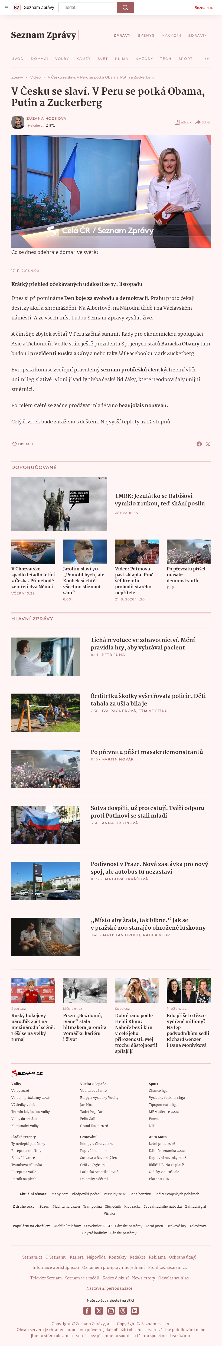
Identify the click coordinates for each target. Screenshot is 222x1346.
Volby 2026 (20, 1091)
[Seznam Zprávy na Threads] (123, 1311)
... (207, 57)
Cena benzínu (140, 1194)
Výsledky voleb (23, 1105)
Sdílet (206, 122)
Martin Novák (118, 759)
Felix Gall (87, 1119)
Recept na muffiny (26, 1151)
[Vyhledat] (125, 7)
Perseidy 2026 (115, 1194)
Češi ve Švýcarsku (94, 1165)
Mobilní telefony (67, 1226)
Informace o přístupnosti (55, 1268)
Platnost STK (159, 1179)
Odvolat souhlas (173, 1278)
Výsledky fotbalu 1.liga (167, 1098)
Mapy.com (59, 1194)
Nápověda (96, 1257)
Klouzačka (132, 1207)
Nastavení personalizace (109, 1288)
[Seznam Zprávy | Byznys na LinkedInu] (135, 1311)
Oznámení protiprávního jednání (113, 1268)
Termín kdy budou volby (30, 1112)
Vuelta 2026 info (93, 1091)
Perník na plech (24, 1179)
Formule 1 (157, 1119)
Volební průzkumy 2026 (30, 1098)
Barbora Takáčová (125, 879)
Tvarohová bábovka (26, 1165)
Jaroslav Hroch (121, 935)
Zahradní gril (195, 1207)
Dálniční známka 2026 (167, 1151)
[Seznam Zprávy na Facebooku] (87, 1311)
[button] (59, 504)
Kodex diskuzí (116, 1278)
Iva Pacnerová (119, 711)
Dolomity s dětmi (94, 1179)
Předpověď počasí (86, 1194)
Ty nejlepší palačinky (28, 1144)
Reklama (157, 1257)
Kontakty (117, 1257)
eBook (186, 122)
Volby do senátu (24, 1119)
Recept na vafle (23, 1172)
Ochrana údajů (183, 1257)
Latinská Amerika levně (99, 1172)
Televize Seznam (46, 1278)
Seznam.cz (204, 7)
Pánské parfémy (123, 1233)
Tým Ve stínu (153, 711)
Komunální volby (25, 1126)
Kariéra (77, 1257)
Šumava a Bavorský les (98, 1158)
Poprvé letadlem (93, 1151)
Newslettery (143, 1278)
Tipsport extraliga (163, 1105)
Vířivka (109, 1214)
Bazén (44, 1207)
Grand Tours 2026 (94, 1126)
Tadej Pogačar (91, 1112)
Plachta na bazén (66, 1207)
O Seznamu (56, 1257)
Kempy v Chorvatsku (96, 1144)
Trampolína (92, 1207)
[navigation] (6, 7)
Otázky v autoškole (164, 1172)
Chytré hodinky (94, 1233)
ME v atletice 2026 (164, 1112)
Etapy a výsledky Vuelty (99, 1098)
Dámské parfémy (128, 1226)
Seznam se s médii (82, 1278)
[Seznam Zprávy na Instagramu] (111, 1311)
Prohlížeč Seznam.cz (167, 1268)
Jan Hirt (86, 1105)
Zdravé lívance (23, 1158)
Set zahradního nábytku (163, 1207)
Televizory (198, 1226)
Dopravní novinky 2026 (167, 1158)
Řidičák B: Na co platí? (166, 1165)
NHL (152, 1126)
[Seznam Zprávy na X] (99, 1311)
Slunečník (113, 1207)
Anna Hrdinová (120, 823)
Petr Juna (113, 655)
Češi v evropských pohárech (177, 1194)
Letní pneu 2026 (162, 1144)
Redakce (138, 1257)
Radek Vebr (156, 935)
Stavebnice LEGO (98, 1226)
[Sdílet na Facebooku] (199, 444)
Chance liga (158, 1091)
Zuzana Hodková (47, 118)
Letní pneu (154, 1226)
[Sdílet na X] (208, 444)
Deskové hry (176, 1226)
